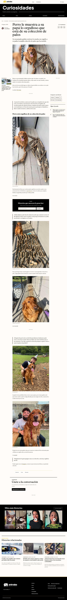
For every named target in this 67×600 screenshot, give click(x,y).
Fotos (22, 472)
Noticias (30, 15)
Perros (4, 15)
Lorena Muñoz (7, 28)
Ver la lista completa (58, 508)
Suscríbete (40, 208)
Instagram (24, 464)
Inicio (49, 583)
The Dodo (19, 90)
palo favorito (29, 190)
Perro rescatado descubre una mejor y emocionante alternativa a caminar (59, 115)
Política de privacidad (61, 597)
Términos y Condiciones (55, 583)
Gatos (17, 15)
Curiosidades (18, 7)
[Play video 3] (36, 519)
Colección (17, 472)
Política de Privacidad (52, 585)
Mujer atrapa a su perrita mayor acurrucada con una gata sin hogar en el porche (59, 110)
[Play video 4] (54, 519)
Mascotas (26, 472)
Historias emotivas (61, 15)
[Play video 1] (10, 519)
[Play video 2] (21, 519)
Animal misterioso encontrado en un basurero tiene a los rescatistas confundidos (55, 560)
